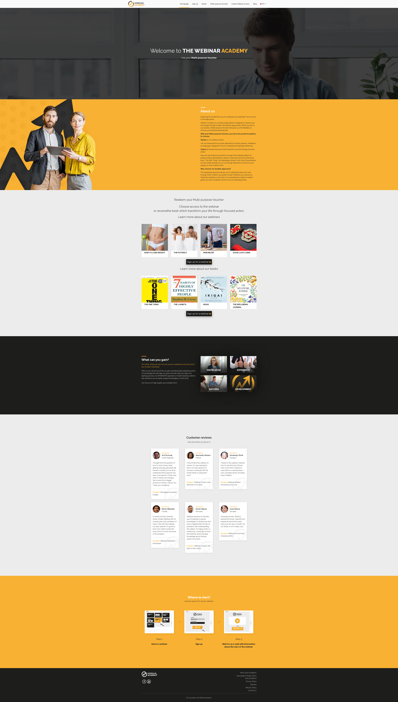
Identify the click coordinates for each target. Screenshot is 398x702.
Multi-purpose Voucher (219, 4)
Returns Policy (251, 688)
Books (204, 4)
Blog (255, 4)
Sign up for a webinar (198, 262)
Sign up (195, 4)
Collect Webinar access (240, 4)
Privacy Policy (251, 681)
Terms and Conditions (248, 673)
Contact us (252, 690)
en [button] (263, 4)
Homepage (184, 4)
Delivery (253, 685)
